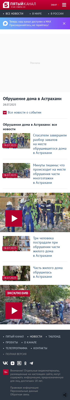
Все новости (14, 13)
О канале (30, 342)
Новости (36, 336)
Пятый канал (15, 336)
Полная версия (16, 354)
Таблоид (54, 336)
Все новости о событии (24, 112)
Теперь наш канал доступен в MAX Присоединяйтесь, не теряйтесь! (30, 23)
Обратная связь (19, 394)
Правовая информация (24, 387)
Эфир (54, 4)
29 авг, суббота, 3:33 (18, 7)
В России (57, 13)
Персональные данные (24, 391)
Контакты (40, 348)
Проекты (12, 342)
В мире (37, 13)
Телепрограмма (16, 348)
